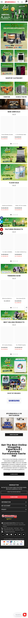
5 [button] (16, 19)
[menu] (2, 2)
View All (14, 114)
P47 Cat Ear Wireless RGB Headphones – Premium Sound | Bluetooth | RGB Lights (7, 345)
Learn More (14, 474)
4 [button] (14, 19)
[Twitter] (23, 534)
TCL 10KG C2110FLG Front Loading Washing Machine (21, 252)
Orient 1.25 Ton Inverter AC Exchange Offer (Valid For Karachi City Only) (20, 205)
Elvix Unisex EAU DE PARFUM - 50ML (20, 298)
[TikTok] (11, 534)
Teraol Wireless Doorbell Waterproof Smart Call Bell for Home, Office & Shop (7, 134)
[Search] (18, 2)
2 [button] (11, 19)
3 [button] (13, 19)
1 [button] (10, 19)
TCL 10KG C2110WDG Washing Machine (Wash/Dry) (7, 252)
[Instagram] (7, 534)
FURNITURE (7, 97)
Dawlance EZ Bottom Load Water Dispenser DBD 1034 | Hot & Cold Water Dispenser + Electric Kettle (7, 205)
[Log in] (22, 2)
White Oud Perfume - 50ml (7, 298)
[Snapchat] (15, 534)
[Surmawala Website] (7, 89)
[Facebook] (3, 534)
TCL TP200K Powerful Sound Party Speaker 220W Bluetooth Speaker (21, 345)
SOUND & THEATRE (21, 97)
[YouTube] (19, 534)
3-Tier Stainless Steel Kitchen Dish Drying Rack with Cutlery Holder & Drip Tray (21, 134)
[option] (14, 13)
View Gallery (14, 434)
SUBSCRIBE (14, 497)
